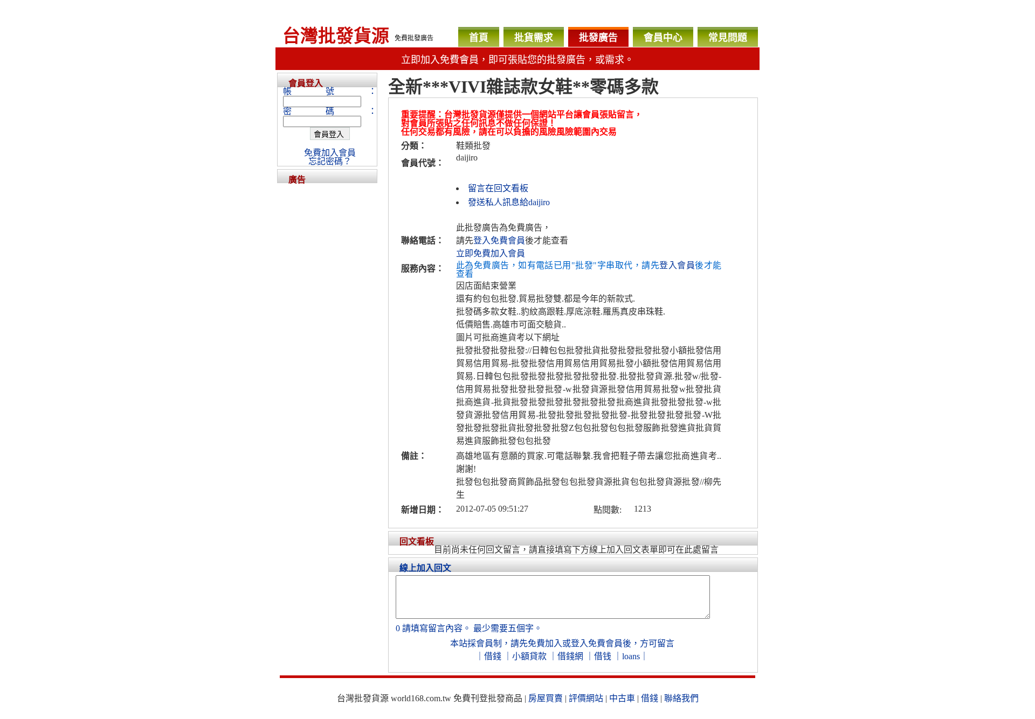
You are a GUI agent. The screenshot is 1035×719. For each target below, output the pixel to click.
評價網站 (586, 698)
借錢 (492, 656)
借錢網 (570, 656)
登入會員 (677, 265)
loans (631, 656)
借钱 (602, 656)
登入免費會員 (499, 240)
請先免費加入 (536, 643)
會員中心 (663, 37)
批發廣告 (598, 37)
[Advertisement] (327, 344)
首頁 (478, 37)
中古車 (622, 698)
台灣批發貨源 (335, 36)
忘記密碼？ (329, 161)
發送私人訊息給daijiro (509, 202)
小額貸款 (529, 656)
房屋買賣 (545, 698)
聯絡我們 (681, 698)
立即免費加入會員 (490, 253)
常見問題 (727, 37)
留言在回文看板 (498, 188)
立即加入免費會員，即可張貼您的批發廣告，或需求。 (517, 59)
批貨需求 (533, 37)
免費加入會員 (330, 152)
